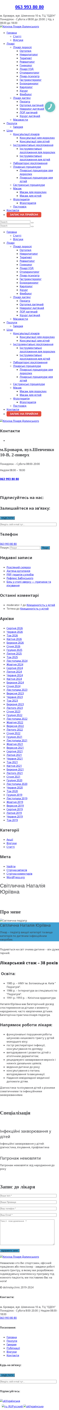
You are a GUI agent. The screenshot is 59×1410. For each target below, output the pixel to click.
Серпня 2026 (15, 628)
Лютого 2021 (15, 773)
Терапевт (26, 58)
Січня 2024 (13, 686)
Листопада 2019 (17, 798)
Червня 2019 (15, 816)
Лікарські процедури (27, 167)
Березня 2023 (15, 704)
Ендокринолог (29, 83)
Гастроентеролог (30, 80)
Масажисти (20, 119)
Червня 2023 (15, 697)
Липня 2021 (14, 755)
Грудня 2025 (14, 650)
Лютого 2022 (15, 729)
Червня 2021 (15, 758)
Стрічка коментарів (19, 873)
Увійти (11, 866)
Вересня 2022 (15, 726)
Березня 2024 (15, 682)
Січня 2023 (13, 711)
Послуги (12, 123)
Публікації (13, 1348)
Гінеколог (26, 65)
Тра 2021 (12, 762)
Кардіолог (26, 87)
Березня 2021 (15, 769)
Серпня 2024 (15, 668)
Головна (12, 33)
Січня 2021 (13, 777)
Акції (10, 839)
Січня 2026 (13, 646)
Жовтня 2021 (15, 744)
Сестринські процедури (29, 185)
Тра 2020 (12, 791)
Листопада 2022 (17, 719)
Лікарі (11, 43)
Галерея (18, 127)
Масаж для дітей (30, 196)
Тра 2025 (12, 657)
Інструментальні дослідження (33, 145)
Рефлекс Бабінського (20, 578)
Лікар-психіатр (29, 76)
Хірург (24, 91)
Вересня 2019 (15, 805)
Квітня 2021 (14, 766)
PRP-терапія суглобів (20, 574)
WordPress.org (16, 877)
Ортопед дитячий (32, 105)
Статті (17, 36)
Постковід (19, 206)
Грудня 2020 (14, 780)
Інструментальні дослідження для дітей (35, 157)
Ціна (10, 130)
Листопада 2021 (17, 740)
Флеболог (26, 94)
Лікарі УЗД (27, 69)
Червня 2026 (15, 632)
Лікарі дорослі (22, 47)
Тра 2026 (12, 635)
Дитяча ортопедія (18, 571)
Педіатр (25, 101)
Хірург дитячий (30, 116)
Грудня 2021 (14, 737)
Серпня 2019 (15, 809)
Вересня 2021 (15, 748)
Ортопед (25, 51)
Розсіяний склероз (19, 567)
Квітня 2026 (14, 639)
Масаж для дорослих (33, 192)
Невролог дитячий (32, 109)
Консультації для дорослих (37, 138)
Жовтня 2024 (15, 664)
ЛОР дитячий (29, 112)
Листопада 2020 (17, 784)
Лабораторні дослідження (30, 163)
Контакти (13, 210)
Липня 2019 (14, 813)
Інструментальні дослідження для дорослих (37, 150)
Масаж (17, 188)
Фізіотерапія (21, 199)
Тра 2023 (12, 700)
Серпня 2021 (15, 751)
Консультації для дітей (35, 141)
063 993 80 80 (29, 7)
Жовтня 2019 (15, 802)
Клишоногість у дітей (41, 605)
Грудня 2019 (14, 795)
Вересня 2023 (15, 693)
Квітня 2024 (14, 679)
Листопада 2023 (17, 690)
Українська (13, 1401)
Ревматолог (27, 62)
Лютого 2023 (15, 708)
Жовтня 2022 (15, 722)
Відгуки (18, 40)
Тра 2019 (12, 820)
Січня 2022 (13, 733)
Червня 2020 (15, 787)
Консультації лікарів (26, 134)
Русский (17, 1406)
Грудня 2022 (14, 715)
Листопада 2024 (17, 661)
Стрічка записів (17, 870)
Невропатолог (29, 54)
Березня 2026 (15, 643)
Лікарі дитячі (22, 98)
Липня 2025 (14, 653)
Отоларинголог (29, 72)
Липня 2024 (14, 671)
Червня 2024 (15, 675)
